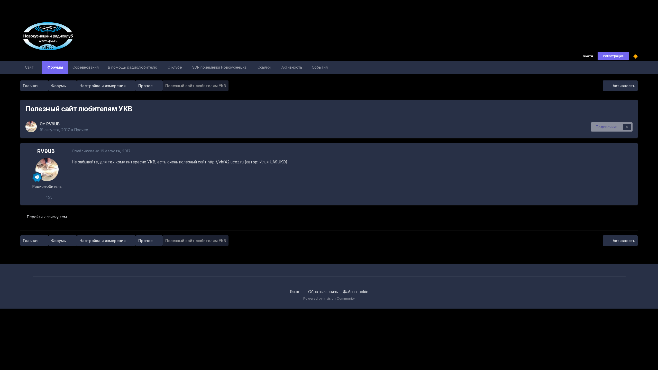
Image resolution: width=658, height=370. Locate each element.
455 (48, 197)
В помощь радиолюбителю (132, 67)
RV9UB (53, 124)
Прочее (81, 129)
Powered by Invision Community (329, 298)
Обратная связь (323, 291)
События (320, 67)
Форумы (55, 67)
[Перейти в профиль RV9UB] (31, 126)
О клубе (175, 67)
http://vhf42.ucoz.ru (226, 162)
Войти (588, 56)
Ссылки (264, 67)
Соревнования (85, 67)
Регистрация (613, 56)
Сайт (29, 67)
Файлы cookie (355, 291)
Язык (295, 291)
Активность (291, 67)
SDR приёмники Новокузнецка (219, 67)
